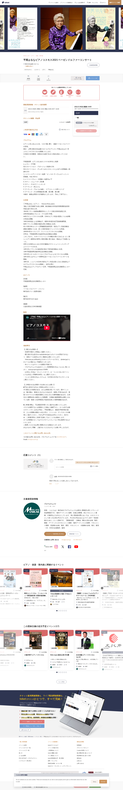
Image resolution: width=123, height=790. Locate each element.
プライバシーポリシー (83, 747)
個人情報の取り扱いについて (84, 753)
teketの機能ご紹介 (53, 753)
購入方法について (66, 129)
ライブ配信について (53, 755)
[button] (56, 610)
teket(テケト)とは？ (53, 745)
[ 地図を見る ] (29, 66)
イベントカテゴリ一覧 (25, 747)
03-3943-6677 (61, 437)
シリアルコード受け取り (25, 760)
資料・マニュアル (52, 760)
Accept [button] (103, 781)
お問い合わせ (80, 763)
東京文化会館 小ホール (42, 787)
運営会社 (79, 758)
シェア (57, 483)
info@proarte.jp (33, 439)
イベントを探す (23, 745)
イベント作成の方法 (53, 747)
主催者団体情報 (93, 65)
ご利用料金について (53, 750)
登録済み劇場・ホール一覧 (55, 763)
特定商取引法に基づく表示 (84, 755)
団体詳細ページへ (74, 534)
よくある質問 (22, 755)
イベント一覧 (38, 736)
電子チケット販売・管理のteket (26, 736)
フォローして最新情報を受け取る (55, 534)
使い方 (20, 753)
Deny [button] (94, 781)
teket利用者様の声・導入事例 (56, 758)
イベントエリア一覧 (24, 750)
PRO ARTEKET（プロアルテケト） (28, 758)
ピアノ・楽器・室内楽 (37, 55)
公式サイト (48, 547)
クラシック (26, 55)
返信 (50, 483)
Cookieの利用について (83, 750)
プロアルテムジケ (50, 504)
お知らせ (79, 760)
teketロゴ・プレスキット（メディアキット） (60, 766)
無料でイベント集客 (114, 2)
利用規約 (79, 745)
